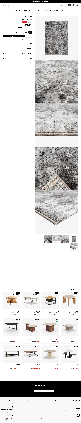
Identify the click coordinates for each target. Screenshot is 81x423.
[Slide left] (77, 1)
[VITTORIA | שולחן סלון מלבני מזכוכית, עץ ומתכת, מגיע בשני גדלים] (11, 354)
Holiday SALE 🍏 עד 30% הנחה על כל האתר (40, 1)
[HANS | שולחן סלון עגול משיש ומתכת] (69, 354)
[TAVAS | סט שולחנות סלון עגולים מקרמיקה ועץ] (31, 327)
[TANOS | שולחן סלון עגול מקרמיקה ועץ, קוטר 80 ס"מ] (50, 327)
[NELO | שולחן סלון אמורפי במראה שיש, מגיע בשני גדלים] (11, 327)
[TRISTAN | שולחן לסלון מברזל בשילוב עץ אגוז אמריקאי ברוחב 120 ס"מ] (31, 354)
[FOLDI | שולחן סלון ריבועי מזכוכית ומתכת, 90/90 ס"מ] (69, 327)
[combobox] (37, 5)
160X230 (26, 32)
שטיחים (66, 14)
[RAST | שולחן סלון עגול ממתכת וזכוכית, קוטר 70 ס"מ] (50, 354)
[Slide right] (3, 1)
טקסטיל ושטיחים (71, 14)
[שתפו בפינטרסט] (25, 40)
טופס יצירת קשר (9, 406)
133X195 (30, 32)
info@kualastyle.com (7, 405)
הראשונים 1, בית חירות (9, 417)
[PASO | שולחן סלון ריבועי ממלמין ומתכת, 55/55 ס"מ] (50, 300)
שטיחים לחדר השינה (61, 14)
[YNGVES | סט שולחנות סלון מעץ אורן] (31, 300)
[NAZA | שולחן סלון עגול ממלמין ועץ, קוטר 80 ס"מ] (69, 300)
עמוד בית (76, 14)
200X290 (21, 32)
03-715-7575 (9, 403)
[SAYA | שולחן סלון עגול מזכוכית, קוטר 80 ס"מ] (11, 300)
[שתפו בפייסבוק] (28, 40)
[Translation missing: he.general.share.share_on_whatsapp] (23, 40)
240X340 (17, 32)
